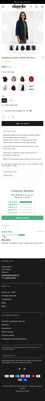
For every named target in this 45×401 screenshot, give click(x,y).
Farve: (4, 72)
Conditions (6, 328)
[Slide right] (41, 2)
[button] (36, 6)
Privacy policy (8, 335)
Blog (4, 303)
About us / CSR (8, 292)
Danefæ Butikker (9, 296)
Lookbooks (6, 299)
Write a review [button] (22, 218)
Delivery (5, 325)
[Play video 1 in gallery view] (33, 47)
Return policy (7, 332)
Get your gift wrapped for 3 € (17, 111)
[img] (7, 232)
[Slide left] (3, 2)
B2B (3, 306)
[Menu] (3, 6)
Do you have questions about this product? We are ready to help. (22, 164)
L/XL (11, 100)
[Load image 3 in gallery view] (22, 47)
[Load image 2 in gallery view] (17, 47)
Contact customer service (13, 321)
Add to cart (22, 123)
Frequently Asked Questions (14, 339)
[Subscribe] (42, 355)
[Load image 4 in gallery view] (28, 47)
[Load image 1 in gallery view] (11, 47)
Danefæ (11, 386)
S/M (4, 100)
